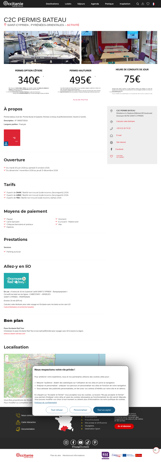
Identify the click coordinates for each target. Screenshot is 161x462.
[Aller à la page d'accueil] (13, 4)
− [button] (7, 360)
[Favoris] (148, 4)
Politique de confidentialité (45, 402)
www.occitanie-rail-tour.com (14, 334)
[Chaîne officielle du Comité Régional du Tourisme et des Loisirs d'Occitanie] (80, 442)
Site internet (121, 142)
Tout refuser (57, 410)
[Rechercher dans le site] (137, 4)
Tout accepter (104, 410)
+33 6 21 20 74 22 (123, 128)
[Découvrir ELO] (156, 450)
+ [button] (7, 356)
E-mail (118, 135)
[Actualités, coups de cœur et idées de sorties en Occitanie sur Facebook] (73, 442)
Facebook (119, 149)
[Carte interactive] (143, 4)
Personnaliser (80, 410)
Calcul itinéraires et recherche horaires (19, 307)
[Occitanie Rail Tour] (16, 288)
